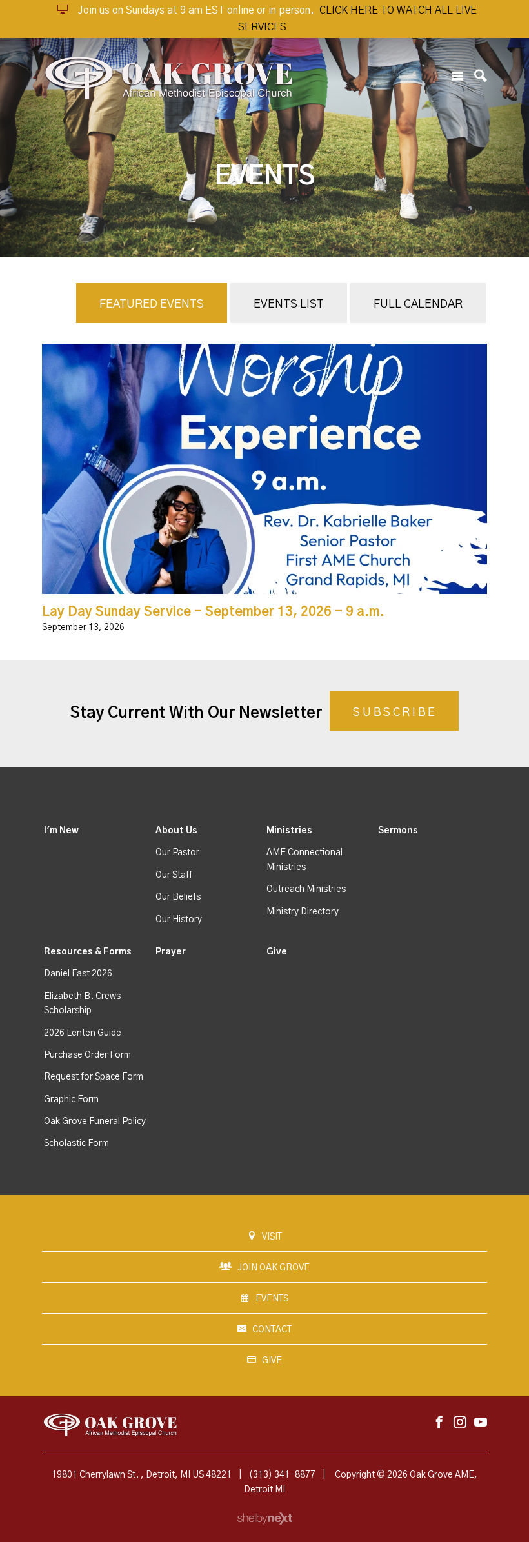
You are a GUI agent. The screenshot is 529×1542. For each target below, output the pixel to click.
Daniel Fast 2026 (78, 973)
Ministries (289, 830)
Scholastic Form (76, 1143)
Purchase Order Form (87, 1055)
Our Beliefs (178, 897)
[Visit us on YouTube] (480, 1423)
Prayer (170, 951)
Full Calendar (418, 304)
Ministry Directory (302, 911)
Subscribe (395, 712)
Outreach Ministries (306, 889)
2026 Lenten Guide (82, 1033)
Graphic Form (71, 1099)
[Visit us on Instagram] (460, 1423)
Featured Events (151, 304)
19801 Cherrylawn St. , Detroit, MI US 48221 (142, 1474)
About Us (176, 830)
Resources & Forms (88, 951)
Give (276, 951)
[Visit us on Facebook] (439, 1423)
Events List (289, 304)
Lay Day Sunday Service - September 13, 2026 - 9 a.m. (213, 612)
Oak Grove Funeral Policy (95, 1121)
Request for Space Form (93, 1077)
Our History (178, 919)
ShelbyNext (264, 1518)
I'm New (61, 830)
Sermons (398, 830)
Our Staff (173, 875)
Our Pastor (177, 852)
